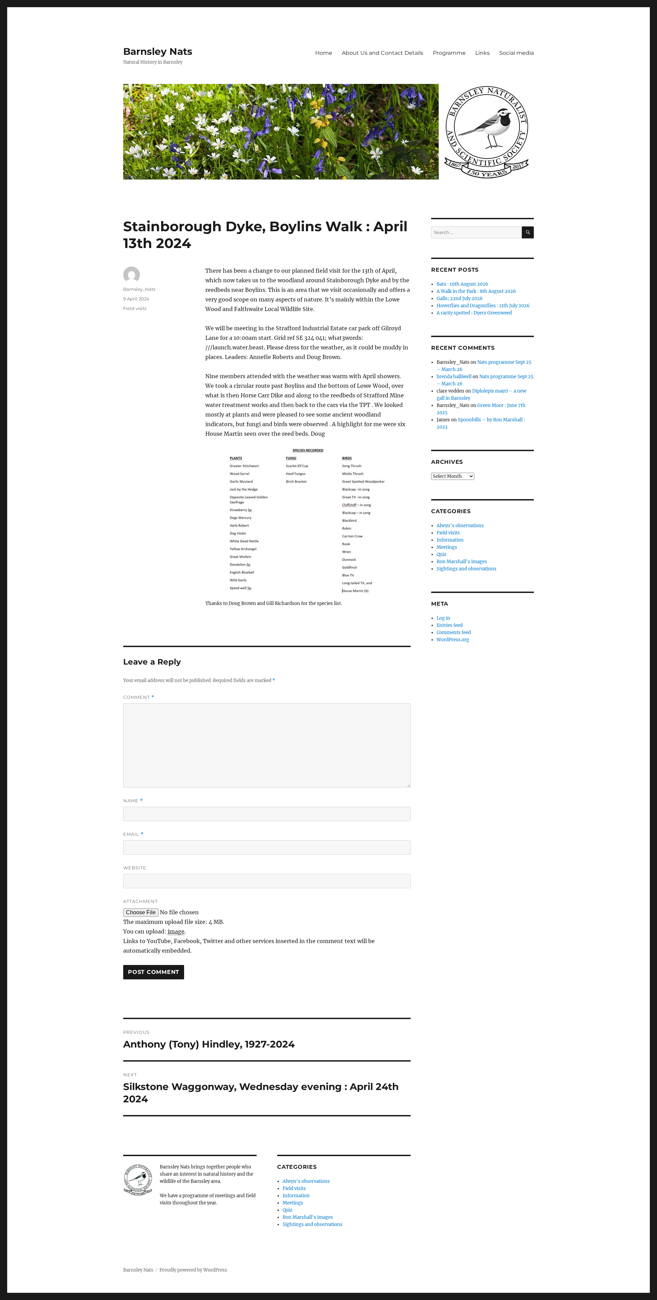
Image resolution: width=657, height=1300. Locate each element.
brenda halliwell (454, 377)
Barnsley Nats (157, 51)
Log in (443, 618)
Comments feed (454, 632)
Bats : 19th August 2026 (462, 284)
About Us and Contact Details (382, 53)
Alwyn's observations (306, 1181)
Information (296, 1196)
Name (133, 801)
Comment (138, 697)
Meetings (293, 1203)
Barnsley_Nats (139, 289)
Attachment (140, 901)
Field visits (134, 308)
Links (482, 53)
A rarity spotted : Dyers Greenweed (474, 313)
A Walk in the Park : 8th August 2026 (476, 291)
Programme (449, 53)
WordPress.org (453, 640)
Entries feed (450, 625)
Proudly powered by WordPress (193, 1270)
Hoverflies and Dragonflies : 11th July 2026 (483, 306)
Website (134, 867)
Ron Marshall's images (308, 1217)
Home (323, 53)
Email (133, 834)
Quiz (287, 1210)
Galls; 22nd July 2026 (460, 298)
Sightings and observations (313, 1224)
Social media (516, 53)
